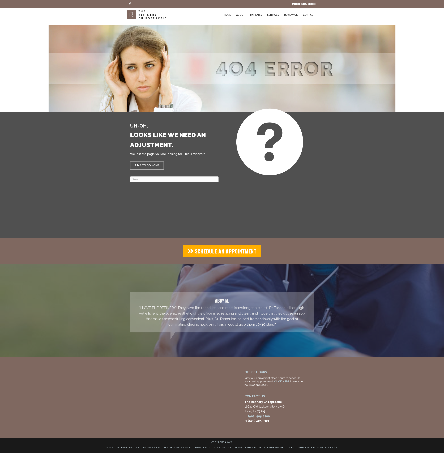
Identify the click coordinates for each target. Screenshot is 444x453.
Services (273, 15)
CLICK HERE (281, 381)
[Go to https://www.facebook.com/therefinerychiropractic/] (129, 4)
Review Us (291, 15)
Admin (109, 447)
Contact (309, 15)
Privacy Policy (222, 447)
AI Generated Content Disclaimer (318, 447)
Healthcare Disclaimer (177, 447)
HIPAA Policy (202, 447)
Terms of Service (245, 447)
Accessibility (125, 447)
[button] (147, 166)
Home (227, 15)
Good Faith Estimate (271, 447)
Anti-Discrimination (148, 447)
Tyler (290, 447)
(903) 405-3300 (304, 4)
